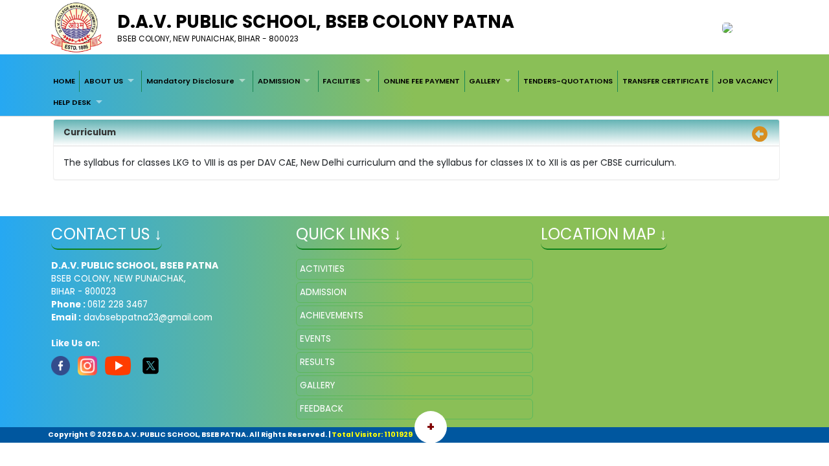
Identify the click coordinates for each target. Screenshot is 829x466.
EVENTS (315, 339)
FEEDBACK (321, 409)
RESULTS (317, 362)
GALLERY (484, 81)
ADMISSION (279, 81)
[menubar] (414, 92)
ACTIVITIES (322, 269)
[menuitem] (64, 81)
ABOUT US (103, 81)
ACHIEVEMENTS (331, 315)
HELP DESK (72, 102)
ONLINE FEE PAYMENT (421, 81)
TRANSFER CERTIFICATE (665, 81)
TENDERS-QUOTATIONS (568, 81)
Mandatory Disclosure (190, 81)
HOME (64, 81)
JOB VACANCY (745, 81)
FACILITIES (341, 81)
